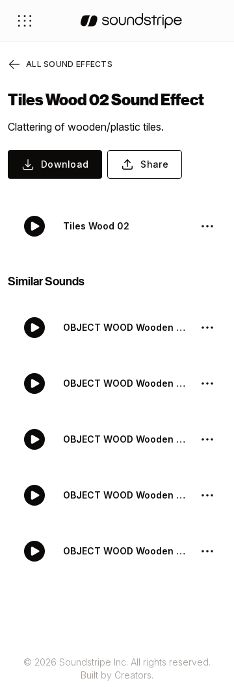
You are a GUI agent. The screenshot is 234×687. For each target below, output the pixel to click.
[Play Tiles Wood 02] (34, 226)
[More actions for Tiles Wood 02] (207, 226)
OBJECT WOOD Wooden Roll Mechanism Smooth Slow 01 (126, 383)
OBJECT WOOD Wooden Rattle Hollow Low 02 (126, 550)
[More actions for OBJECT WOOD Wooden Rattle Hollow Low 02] (207, 551)
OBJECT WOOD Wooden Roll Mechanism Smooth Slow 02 (126, 327)
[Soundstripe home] (131, 21)
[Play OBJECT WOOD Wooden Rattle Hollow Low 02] (34, 551)
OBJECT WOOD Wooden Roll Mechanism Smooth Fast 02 (126, 439)
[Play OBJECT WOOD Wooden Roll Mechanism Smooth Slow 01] (34, 383)
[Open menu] (24, 20)
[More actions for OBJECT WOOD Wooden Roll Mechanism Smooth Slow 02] (207, 328)
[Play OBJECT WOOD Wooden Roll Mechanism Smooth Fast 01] (34, 495)
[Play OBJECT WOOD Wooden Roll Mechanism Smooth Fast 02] (34, 439)
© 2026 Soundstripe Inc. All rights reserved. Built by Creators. (117, 668)
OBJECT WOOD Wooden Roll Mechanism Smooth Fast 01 (126, 494)
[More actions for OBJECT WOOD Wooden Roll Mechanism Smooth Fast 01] (207, 495)
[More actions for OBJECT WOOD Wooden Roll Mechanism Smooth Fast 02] (207, 439)
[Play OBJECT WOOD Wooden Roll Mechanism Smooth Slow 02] (34, 327)
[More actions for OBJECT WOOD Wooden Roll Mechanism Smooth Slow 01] (207, 383)
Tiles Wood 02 (96, 225)
